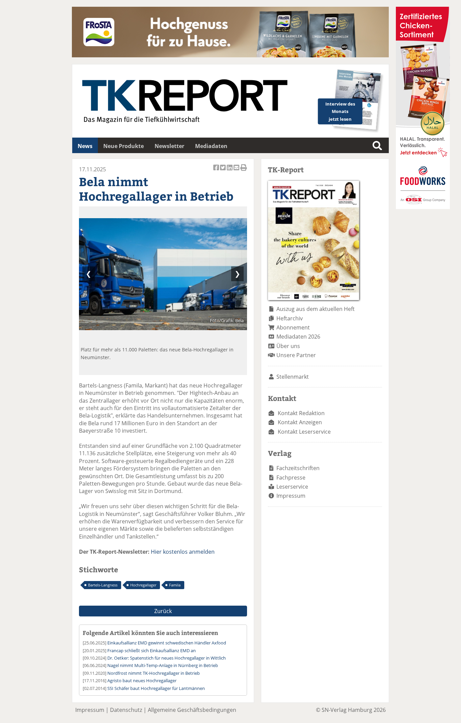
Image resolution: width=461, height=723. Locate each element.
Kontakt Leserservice (304, 431)
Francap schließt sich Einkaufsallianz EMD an (151, 650)
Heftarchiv (289, 318)
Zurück (163, 611)
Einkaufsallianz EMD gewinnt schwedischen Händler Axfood (166, 643)
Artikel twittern (223, 171)
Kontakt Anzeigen (300, 422)
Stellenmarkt (292, 376)
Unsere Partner (296, 355)
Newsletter (169, 146)
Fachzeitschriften (298, 468)
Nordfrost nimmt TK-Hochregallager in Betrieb (153, 673)
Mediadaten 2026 (298, 336)
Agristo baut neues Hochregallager (142, 680)
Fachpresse (290, 477)
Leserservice (292, 486)
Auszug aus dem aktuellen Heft (315, 309)
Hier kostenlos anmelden (183, 551)
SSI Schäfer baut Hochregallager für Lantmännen (156, 688)
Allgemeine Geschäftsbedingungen (192, 710)
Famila (175, 584)
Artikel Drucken (243, 171)
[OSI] (423, 207)
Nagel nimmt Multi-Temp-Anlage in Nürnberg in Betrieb (162, 665)
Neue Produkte (123, 146)
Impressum (290, 495)
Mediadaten (211, 146)
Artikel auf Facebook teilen (216, 171)
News (85, 146)
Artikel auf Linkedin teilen (230, 171)
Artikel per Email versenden (237, 171)
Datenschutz (126, 710)
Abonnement (293, 327)
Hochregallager (143, 584)
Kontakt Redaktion (301, 413)
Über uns (288, 346)
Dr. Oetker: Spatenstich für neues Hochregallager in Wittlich (166, 658)
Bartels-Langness (102, 584)
